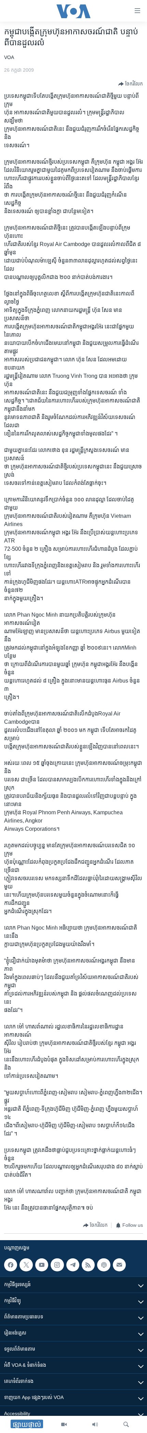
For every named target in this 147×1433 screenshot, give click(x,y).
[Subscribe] (119, 1264)
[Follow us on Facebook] (10, 1264)
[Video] (64, 1424)
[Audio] (95, 1424)
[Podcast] (103, 1264)
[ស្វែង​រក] (126, 1424)
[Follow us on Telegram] (72, 1264)
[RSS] (88, 1264)
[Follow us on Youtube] (41, 1264)
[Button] (130, 84)
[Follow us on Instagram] (57, 1264)
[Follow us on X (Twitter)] (25, 1264)
